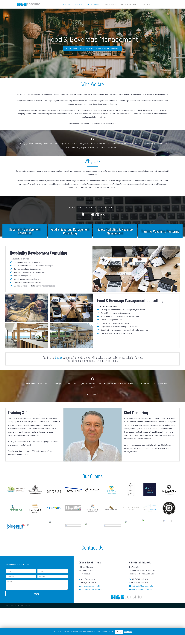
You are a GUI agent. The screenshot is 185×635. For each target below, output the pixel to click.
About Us (66, 4)
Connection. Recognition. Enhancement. (92, 48)
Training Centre (129, 4)
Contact (146, 4)
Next (182, 43)
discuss (58, 357)
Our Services (93, 4)
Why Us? (79, 4)
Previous (3, 43)
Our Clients (111, 4)
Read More (128, 632)
